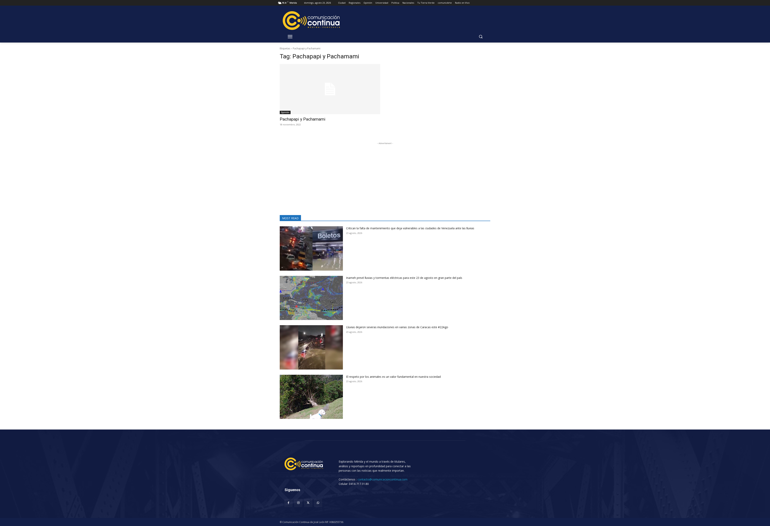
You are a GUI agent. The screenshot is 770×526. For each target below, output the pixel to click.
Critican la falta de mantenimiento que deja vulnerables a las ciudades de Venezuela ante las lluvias (410, 228)
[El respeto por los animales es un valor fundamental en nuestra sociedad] (311, 397)
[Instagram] (298, 503)
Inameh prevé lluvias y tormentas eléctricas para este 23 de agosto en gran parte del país (404, 278)
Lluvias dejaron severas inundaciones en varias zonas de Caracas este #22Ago (397, 327)
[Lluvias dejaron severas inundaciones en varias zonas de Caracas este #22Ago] (311, 347)
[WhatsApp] (318, 503)
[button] (480, 36)
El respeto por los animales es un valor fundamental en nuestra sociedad (393, 377)
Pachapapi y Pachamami (302, 119)
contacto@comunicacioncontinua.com (382, 479)
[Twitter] (308, 503)
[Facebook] (288, 503)
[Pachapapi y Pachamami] (330, 89)
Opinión (285, 112)
